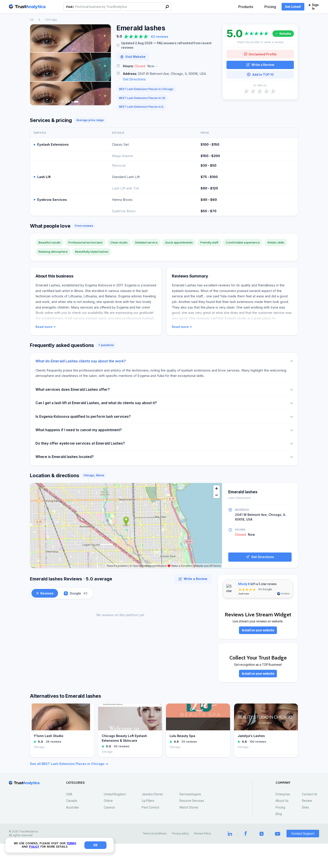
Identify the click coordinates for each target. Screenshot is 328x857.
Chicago (51, 19)
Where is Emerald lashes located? (64, 457)
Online (108, 800)
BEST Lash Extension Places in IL (141, 106)
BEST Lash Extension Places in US (142, 98)
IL (39, 19)
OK (95, 845)
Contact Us (309, 794)
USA (69, 794)
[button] (166, 66)
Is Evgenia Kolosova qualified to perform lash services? (83, 416)
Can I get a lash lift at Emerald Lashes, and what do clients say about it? (96, 403)
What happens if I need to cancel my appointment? (78, 430)
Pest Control (150, 807)
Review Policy (202, 833)
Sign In (315, 6)
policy (34, 846)
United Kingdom (115, 794)
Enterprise (283, 794)
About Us (282, 800)
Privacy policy (180, 833)
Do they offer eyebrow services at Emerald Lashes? (80, 443)
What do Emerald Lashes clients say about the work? (80, 361)
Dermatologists (190, 794)
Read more (43, 327)
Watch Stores (188, 807)
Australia (72, 807)
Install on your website (258, 630)
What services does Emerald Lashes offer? (72, 389)
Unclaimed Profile (263, 54)
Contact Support (302, 833)
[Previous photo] (36, 65)
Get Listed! (293, 6)
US (32, 19)
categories (75, 783)
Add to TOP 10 (263, 74)
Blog (279, 814)
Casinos (109, 807)
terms (71, 843)
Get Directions (134, 79)
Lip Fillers (148, 800)
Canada (71, 800)
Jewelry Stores (152, 794)
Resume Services (191, 800)
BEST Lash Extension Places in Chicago (146, 89)
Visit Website (135, 57)
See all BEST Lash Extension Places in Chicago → (69, 764)
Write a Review (262, 64)
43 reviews (159, 36)
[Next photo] (105, 65)
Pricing (270, 7)
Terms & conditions (155, 833)
